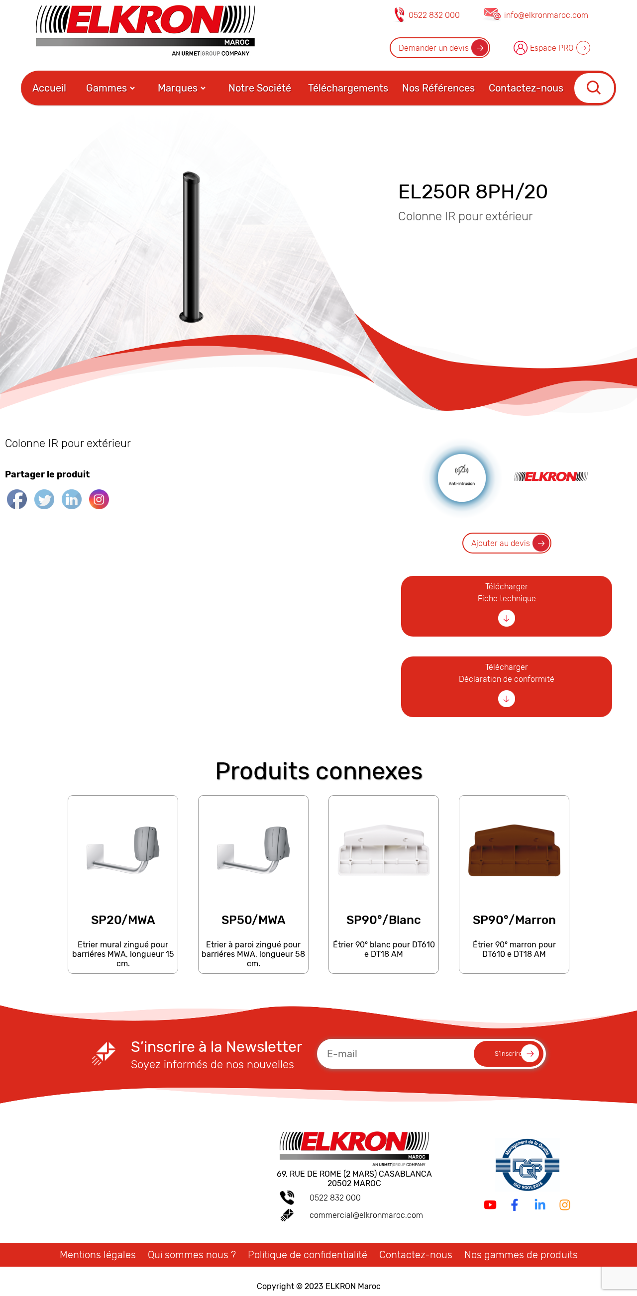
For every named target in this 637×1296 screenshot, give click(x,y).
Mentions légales (98, 1255)
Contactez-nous (526, 88)
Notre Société (259, 88)
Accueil (49, 88)
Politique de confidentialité (307, 1255)
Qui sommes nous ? (192, 1255)
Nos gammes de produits (521, 1255)
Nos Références (438, 88)
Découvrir (122, 968)
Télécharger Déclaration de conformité (506, 673)
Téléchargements (348, 88)
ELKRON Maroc (353, 1286)
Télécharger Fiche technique (507, 592)
